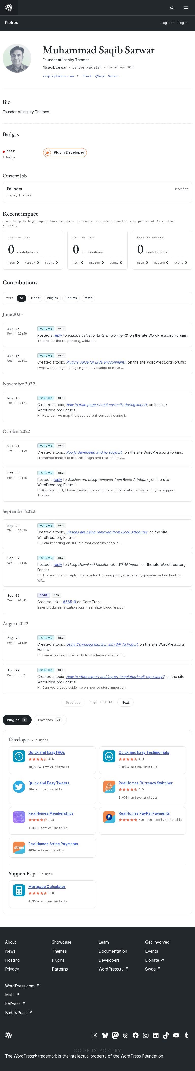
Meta (88, 298)
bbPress (15, 1003)
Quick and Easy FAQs (46, 752)
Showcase (61, 942)
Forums (71, 298)
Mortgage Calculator (47, 886)
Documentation (113, 951)
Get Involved (157, 942)
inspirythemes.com (59, 76)
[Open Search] (172, 7)
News (10, 951)
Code (35, 298)
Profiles (11, 22)
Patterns (60, 969)
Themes (59, 951)
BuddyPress (19, 1012)
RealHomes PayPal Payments (144, 813)
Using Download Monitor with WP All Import (102, 644)
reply (58, 335)
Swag (153, 969)
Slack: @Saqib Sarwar (101, 76)
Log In (182, 23)
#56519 (69, 602)
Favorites (49, 720)
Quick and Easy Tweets (48, 783)
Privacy (12, 969)
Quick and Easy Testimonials (144, 752)
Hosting (12, 960)
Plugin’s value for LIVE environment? (96, 362)
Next (125, 702)
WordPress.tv (114, 969)
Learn (104, 942)
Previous (73, 702)
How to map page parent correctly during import (106, 404)
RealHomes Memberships (51, 813)
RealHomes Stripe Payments (53, 844)
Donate (154, 960)
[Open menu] (187, 7)
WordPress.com (22, 985)
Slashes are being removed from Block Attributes (106, 532)
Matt (12, 994)
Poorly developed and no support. (94, 452)
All (21, 298)
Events (151, 951)
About (10, 942)
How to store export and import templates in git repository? (115, 676)
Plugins (52, 298)
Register (167, 23)
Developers (109, 960)
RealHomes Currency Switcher (146, 783)
